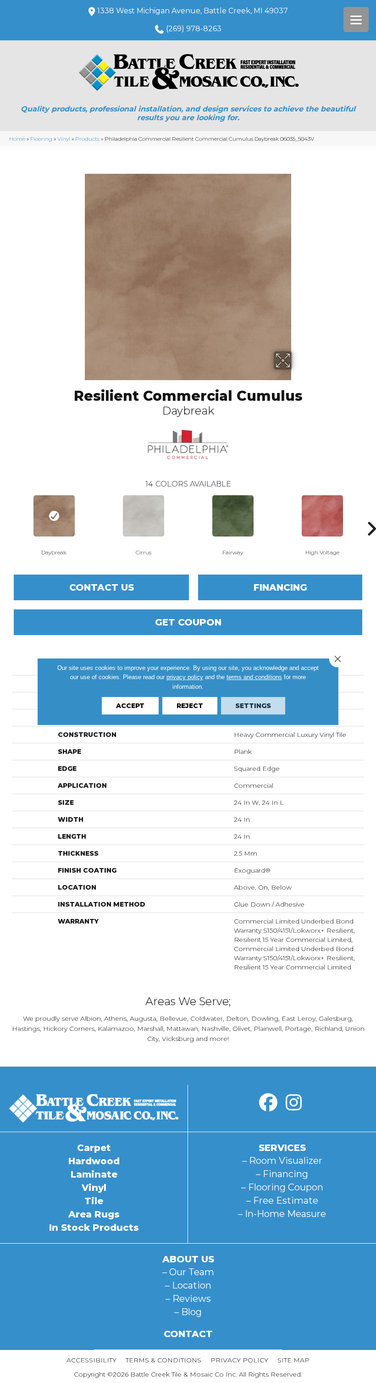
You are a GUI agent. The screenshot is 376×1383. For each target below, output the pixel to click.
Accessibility (91, 1360)
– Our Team (188, 1272)
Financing (280, 587)
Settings (253, 706)
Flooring (41, 138)
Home (17, 138)
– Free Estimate (282, 1200)
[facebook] (268, 1103)
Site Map (293, 1360)
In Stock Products (94, 1227)
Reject (190, 706)
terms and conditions (254, 677)
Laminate (94, 1174)
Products (87, 138)
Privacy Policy (239, 1360)
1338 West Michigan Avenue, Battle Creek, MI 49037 (192, 10)
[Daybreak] (54, 516)
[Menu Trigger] (356, 19)
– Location (188, 1285)
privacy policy (184, 677)
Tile (93, 1200)
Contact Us (101, 587)
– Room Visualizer (282, 1160)
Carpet (94, 1147)
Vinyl (63, 138)
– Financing (282, 1173)
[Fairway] (232, 516)
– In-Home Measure (282, 1213)
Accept (130, 706)
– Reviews (188, 1298)
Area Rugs (94, 1214)
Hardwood (94, 1161)
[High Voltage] (322, 516)
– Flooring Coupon (282, 1187)
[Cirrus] (143, 516)
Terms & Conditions (163, 1360)
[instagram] (293, 1103)
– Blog (188, 1311)
